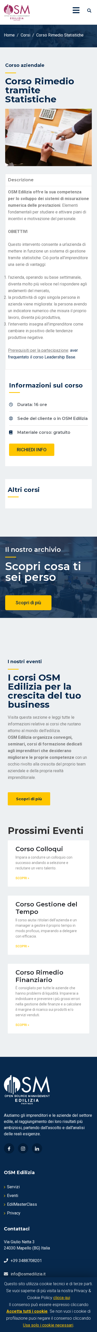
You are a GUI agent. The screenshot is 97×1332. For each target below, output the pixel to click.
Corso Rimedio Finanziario (39, 976)
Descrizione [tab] (21, 179)
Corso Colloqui (39, 849)
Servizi (13, 1186)
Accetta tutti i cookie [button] (27, 1311)
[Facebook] (9, 1148)
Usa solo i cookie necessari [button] (48, 1325)
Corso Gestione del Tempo (46, 908)
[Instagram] (23, 1148)
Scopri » (22, 878)
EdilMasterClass (22, 1204)
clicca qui (61, 1297)
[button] (31, 450)
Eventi (12, 1195)
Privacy (13, 1213)
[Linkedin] (37, 1148)
